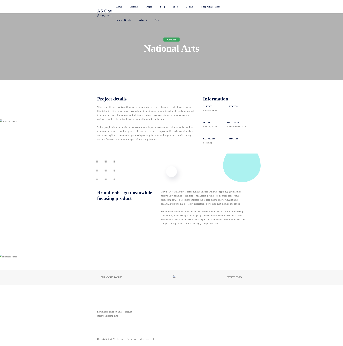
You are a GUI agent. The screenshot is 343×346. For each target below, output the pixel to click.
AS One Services (104, 13)
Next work (235, 277)
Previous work (111, 277)
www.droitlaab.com (236, 126)
